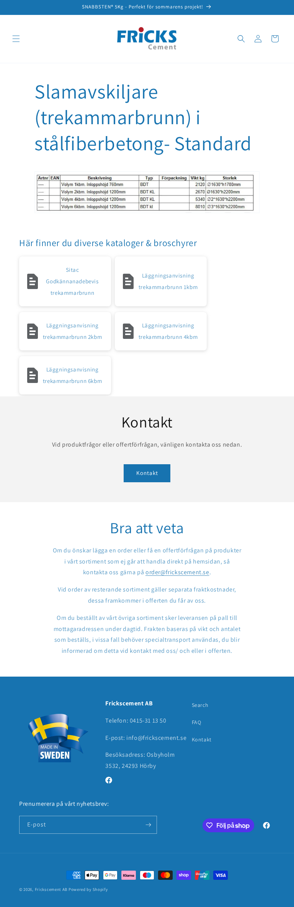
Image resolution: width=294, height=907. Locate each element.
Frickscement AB (51, 889)
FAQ (196, 722)
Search (200, 705)
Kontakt (147, 473)
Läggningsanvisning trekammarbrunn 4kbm (168, 331)
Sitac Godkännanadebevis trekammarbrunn (72, 281)
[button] (16, 38)
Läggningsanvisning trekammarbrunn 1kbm (168, 281)
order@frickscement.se (177, 572)
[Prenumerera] (148, 825)
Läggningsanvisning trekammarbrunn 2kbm (72, 331)
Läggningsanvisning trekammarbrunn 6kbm (72, 375)
